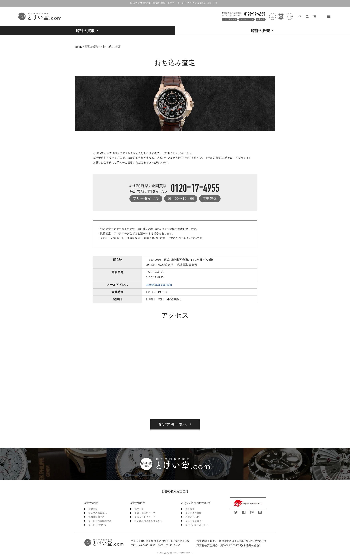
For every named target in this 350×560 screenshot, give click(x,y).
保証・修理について (145, 513)
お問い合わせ (192, 517)
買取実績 (93, 509)
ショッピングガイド (145, 517)
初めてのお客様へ (97, 513)
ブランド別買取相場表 (99, 521)
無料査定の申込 (96, 517)
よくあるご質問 (193, 513)
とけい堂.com (170, 553)
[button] (329, 16)
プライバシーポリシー (196, 525)
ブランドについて (97, 525)
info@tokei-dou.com (159, 284)
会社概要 (190, 509)
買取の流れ (92, 46)
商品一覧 (139, 509)
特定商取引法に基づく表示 (148, 521)
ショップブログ (193, 521)
